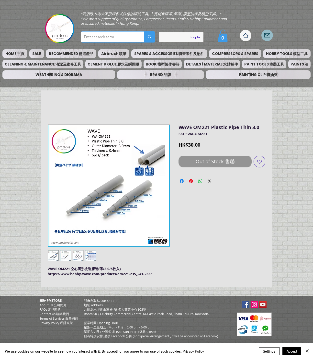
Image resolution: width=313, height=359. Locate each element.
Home (53, 108)
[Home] (245, 35)
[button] (223, 36)
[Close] (307, 351)
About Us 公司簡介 (53, 306)
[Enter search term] (149, 37)
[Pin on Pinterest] (191, 182)
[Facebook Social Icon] (245, 305)
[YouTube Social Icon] (263, 305)
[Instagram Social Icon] (254, 305)
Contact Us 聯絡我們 (54, 315)
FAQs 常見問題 (50, 310)
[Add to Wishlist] (259, 163)
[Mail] (267, 35)
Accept (292, 351)
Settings (269, 351)
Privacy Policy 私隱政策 (56, 324)
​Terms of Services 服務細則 (59, 319)
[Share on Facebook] (182, 182)
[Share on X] (209, 182)
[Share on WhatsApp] (200, 182)
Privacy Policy (193, 351)
